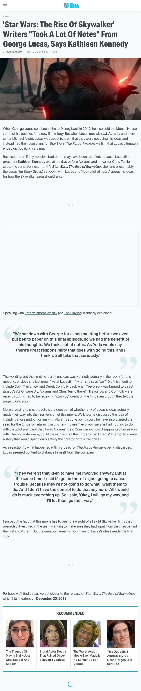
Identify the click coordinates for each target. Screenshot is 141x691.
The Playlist (72, 313)
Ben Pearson (14, 52)
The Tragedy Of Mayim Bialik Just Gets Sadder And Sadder (18, 658)
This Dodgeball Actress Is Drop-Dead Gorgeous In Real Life (119, 658)
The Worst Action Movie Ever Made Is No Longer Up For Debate (86, 658)
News (6, 16)
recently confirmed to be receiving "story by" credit (41, 396)
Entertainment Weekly (41, 313)
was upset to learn (57, 138)
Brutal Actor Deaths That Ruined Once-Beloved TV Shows (53, 656)
